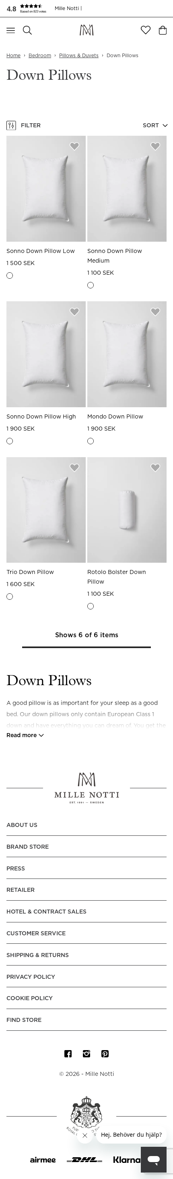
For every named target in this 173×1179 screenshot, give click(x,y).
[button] (30, 8)
